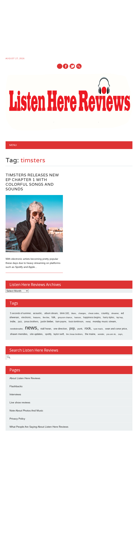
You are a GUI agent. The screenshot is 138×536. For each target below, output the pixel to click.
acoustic (37, 313)
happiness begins (92, 317)
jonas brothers (31, 321)
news (31, 328)
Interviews (15, 394)
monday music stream (104, 321)
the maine (90, 334)
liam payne (61, 321)
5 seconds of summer (20, 313)
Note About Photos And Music (26, 410)
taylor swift (59, 334)
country (105, 313)
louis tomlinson (76, 321)
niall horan (45, 328)
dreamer (115, 313)
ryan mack (98, 329)
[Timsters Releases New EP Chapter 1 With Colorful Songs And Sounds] (34, 251)
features (36, 317)
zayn (120, 334)
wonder (101, 334)
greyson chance (65, 317)
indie (12, 321)
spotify (48, 334)
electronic (26, 317)
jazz (20, 321)
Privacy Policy (17, 418)
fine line (46, 317)
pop (72, 328)
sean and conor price (116, 328)
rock (88, 328)
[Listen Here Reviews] (69, 129)
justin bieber (47, 321)
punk (79, 328)
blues (73, 313)
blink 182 (64, 313)
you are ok (111, 334)
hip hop (119, 317)
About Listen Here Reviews (25, 378)
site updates (36, 334)
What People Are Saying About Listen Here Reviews (39, 426)
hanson (77, 317)
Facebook (65, 66)
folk (53, 317)
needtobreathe (16, 329)
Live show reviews (20, 402)
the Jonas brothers (74, 334)
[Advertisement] (69, 29)
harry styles (108, 317)
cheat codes (93, 313)
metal (88, 321)
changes (82, 313)
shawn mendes (18, 334)
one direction (60, 328)
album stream (51, 313)
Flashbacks (16, 386)
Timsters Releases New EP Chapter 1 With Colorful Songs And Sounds (32, 182)
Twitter (72, 66)
